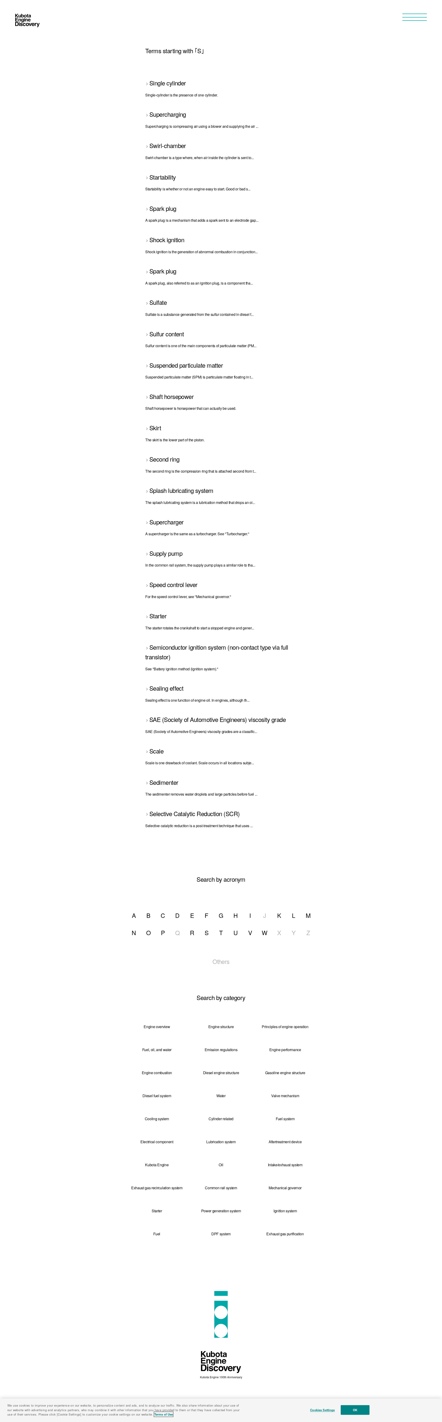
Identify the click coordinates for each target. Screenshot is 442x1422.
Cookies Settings (322, 1410)
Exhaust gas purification (285, 1233)
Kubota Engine (157, 1164)
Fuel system (285, 1118)
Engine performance (285, 1049)
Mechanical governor (285, 1187)
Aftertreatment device (285, 1141)
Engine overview (157, 1026)
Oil (221, 1164)
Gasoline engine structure (285, 1072)
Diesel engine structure (221, 1072)
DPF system (221, 1233)
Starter (157, 1210)
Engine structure (221, 1026)
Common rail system (221, 1187)
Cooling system (157, 1118)
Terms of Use (163, 1414)
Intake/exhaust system (285, 1164)
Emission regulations (221, 1049)
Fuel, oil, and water (157, 1049)
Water (220, 1095)
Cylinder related (221, 1118)
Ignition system (285, 1210)
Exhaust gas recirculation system (157, 1187)
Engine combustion (157, 1072)
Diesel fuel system (156, 1095)
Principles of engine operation (285, 1026)
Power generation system (221, 1210)
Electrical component (156, 1141)
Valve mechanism (285, 1095)
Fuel (156, 1233)
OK (355, 1410)
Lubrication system (221, 1141)
